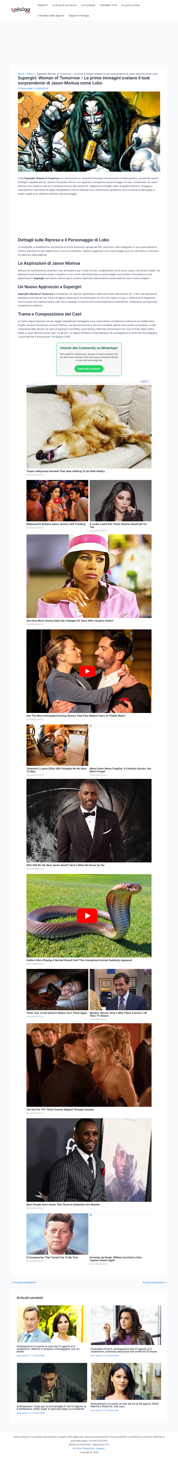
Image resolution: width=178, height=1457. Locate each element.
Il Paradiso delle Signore (51, 15)
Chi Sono (77, 1448)
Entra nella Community (89, 369)
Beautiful (43, 5)
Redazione (89, 1448)
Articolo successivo (155, 1282)
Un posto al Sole (130, 5)
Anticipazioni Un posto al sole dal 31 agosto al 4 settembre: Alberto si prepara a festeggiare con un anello (48, 1349)
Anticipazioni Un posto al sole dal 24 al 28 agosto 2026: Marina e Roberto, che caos (125, 1405)
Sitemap (100, 1448)
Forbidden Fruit (108, 5)
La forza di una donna (64, 5)
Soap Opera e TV (24, 1355)
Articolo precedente (23, 1282)
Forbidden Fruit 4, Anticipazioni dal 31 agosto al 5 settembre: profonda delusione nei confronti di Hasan (124, 1350)
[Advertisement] (89, 218)
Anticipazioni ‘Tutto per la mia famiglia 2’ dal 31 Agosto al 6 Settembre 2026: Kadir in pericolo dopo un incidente (51, 1408)
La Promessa (88, 5)
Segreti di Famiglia (79, 15)
